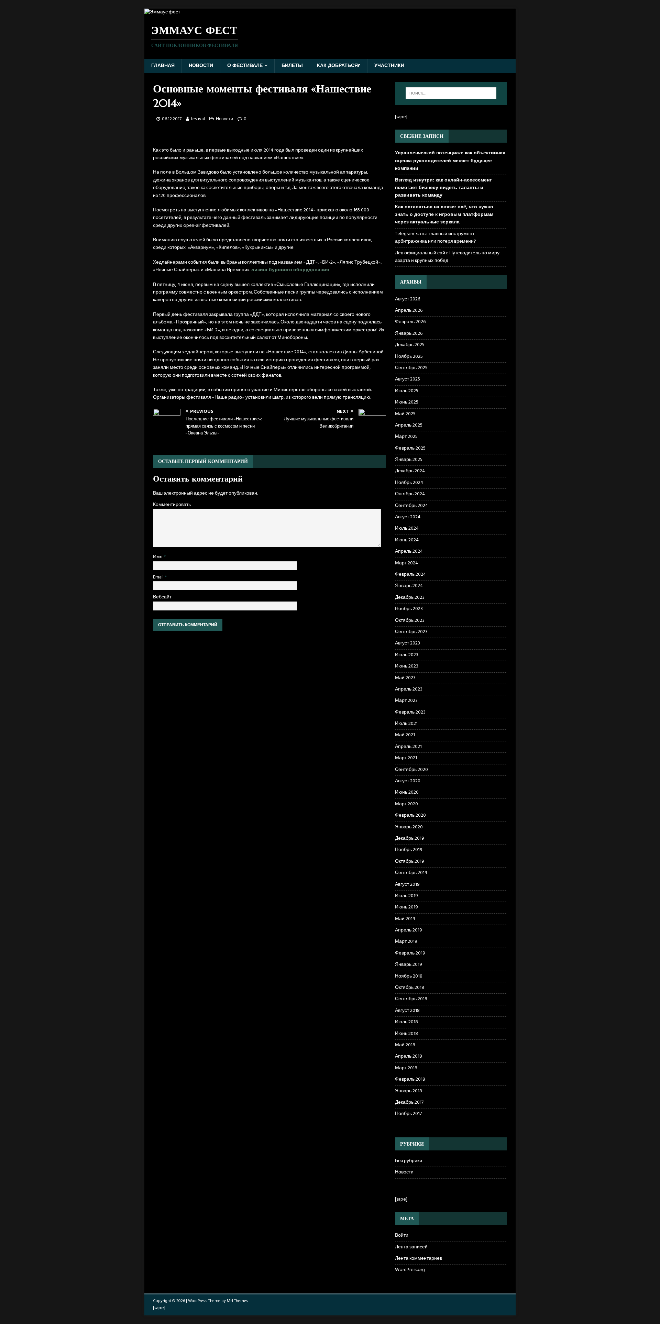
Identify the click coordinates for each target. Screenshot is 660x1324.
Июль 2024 (407, 528)
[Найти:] (451, 93)
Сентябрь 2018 (411, 999)
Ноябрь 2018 (408, 976)
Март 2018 (406, 1068)
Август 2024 (407, 517)
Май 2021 (405, 735)
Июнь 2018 (406, 1034)
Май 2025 (405, 414)
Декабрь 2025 (410, 345)
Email (159, 577)
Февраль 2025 (410, 448)
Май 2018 (405, 1045)
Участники (389, 66)
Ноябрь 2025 (409, 357)
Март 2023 (406, 701)
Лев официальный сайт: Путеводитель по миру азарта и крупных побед (447, 257)
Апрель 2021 (408, 747)
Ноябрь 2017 (408, 1114)
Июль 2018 (406, 1022)
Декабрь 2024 (410, 471)
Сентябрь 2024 (411, 506)
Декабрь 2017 (409, 1102)
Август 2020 (407, 781)
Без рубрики (408, 1161)
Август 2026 (407, 299)
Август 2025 (407, 379)
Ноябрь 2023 (409, 609)
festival (198, 119)
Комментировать (172, 505)
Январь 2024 (409, 586)
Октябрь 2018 (409, 988)
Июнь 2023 (406, 666)
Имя (158, 557)
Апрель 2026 (408, 311)
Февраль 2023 (410, 712)
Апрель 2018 (408, 1056)
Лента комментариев (418, 1258)
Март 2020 (406, 804)
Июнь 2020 (407, 792)
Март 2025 (406, 437)
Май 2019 (405, 919)
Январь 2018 (408, 1091)
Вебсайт (162, 597)
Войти (401, 1235)
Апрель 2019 (408, 930)
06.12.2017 (172, 119)
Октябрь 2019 (409, 861)
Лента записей (411, 1247)
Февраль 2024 (410, 574)
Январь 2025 (408, 460)
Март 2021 (406, 758)
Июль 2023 (406, 655)
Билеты (292, 66)
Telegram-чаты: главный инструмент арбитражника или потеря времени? (435, 237)
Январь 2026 (408, 334)
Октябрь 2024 (410, 494)
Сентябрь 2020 (411, 770)
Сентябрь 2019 (411, 873)
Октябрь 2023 (410, 621)
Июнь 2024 (407, 540)
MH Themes (237, 1301)
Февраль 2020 (410, 815)
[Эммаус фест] (162, 12)
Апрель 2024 (409, 551)
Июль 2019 (406, 896)
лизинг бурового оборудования (290, 270)
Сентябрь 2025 (411, 368)
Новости (201, 66)
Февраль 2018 (410, 1079)
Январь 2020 (409, 827)
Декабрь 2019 (409, 838)
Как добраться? (338, 66)
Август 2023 (407, 643)
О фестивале (245, 66)
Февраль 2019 (410, 953)
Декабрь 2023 (410, 598)
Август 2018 (407, 1011)
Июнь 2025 (406, 402)
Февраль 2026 (410, 322)
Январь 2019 (408, 965)
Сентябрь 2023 (411, 632)
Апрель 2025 (408, 425)
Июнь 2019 (406, 907)
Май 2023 (405, 678)
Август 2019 (407, 885)
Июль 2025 (406, 391)
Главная (163, 66)
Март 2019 (406, 942)
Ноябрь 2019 (408, 850)
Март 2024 (406, 563)
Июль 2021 (406, 724)
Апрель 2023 (408, 689)
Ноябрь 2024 (409, 483)
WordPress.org (410, 1270)
